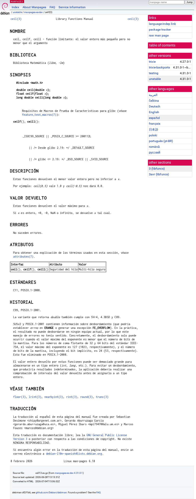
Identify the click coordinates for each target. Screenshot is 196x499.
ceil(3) (16, 18)
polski (153, 135)
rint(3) (71, 396)
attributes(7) (23, 256)
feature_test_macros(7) (39, 114)
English (154, 112)
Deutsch (154, 106)
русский (154, 152)
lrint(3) (35, 396)
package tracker (160, 29)
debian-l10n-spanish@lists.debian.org (74, 453)
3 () (157, 168)
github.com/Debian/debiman (51, 492)
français (154, 123)
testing (153, 73)
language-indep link (162, 24)
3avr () (159, 174)
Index (15, 7)
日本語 (153, 129)
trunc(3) (102, 396)
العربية (153, 95)
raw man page (159, 35)
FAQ (52, 7)
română (154, 147)
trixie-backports (159, 67)
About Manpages (34, 7)
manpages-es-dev (33, 12)
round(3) (86, 396)
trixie (152, 61)
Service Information (72, 7)
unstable (17, 12)
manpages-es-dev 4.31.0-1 (69, 473)
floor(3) (19, 396)
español (154, 118)
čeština (154, 100)
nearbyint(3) (53, 396)
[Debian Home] (5, 7)
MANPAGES (17, 1)
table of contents (162, 45)
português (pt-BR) (161, 141)
